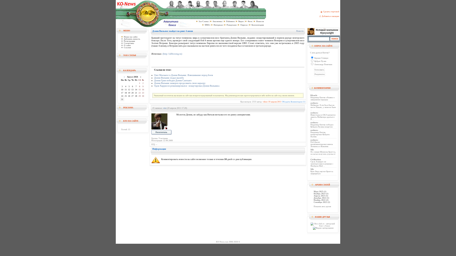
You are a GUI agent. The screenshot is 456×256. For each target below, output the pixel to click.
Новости (300, 31)
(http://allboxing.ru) (172, 54)
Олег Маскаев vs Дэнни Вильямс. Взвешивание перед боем (183, 75)
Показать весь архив (322, 206)
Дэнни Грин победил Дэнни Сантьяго (173, 80)
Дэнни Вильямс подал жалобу (169, 78)
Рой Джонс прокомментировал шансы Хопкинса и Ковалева (321, 144)
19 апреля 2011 (274, 102)
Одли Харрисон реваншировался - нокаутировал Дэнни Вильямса (186, 86)
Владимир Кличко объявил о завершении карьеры (322, 98)
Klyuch (313, 95)
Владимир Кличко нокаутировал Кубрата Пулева (320, 134)
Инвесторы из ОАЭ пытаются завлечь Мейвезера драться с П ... (322, 117)
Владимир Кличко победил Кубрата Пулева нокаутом (321, 126)
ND (311, 150)
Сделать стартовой (331, 11)
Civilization (315, 159)
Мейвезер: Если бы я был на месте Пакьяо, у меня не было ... (323, 107)
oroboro (314, 103)
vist (164, 108)
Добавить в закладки (331, 16)
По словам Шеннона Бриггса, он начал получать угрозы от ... (323, 154)
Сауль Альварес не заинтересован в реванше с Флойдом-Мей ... (321, 164)
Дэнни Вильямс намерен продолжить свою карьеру (180, 83)
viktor (265, 102)
